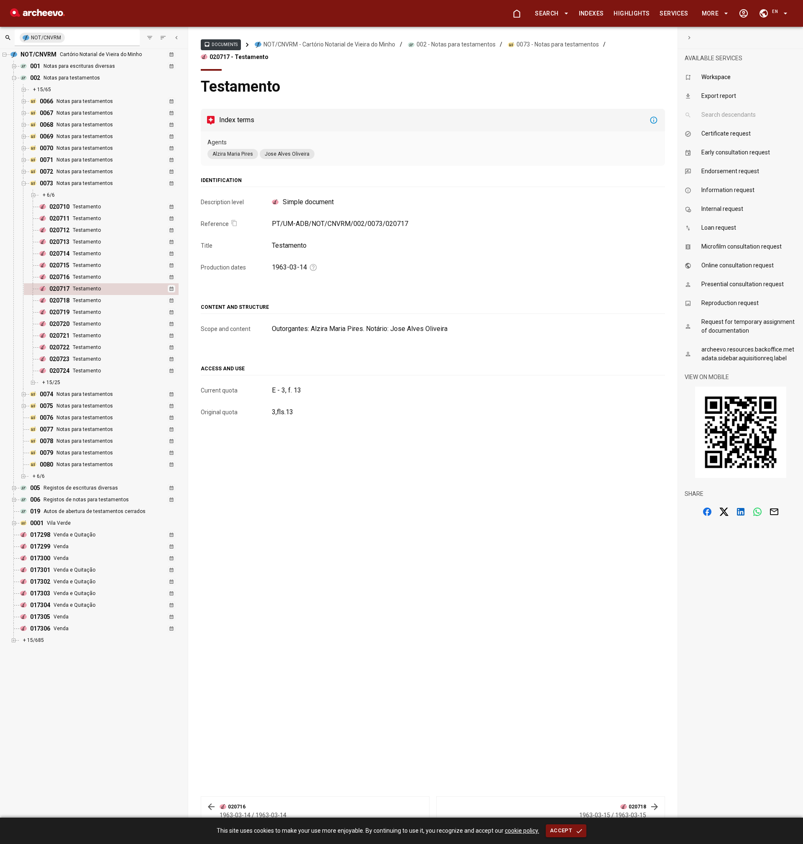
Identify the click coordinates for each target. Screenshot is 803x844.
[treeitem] (110, 289)
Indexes (591, 13)
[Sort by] (149, 37)
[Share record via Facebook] (707, 511)
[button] (550, 13)
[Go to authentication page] (743, 13)
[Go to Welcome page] (516, 13)
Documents (221, 44)
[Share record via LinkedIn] (740, 511)
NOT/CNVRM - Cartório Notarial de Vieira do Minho (329, 44)
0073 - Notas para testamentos (558, 44)
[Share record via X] (724, 511)
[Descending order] (163, 37)
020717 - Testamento (239, 57)
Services (674, 13)
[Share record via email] (774, 511)
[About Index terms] (653, 120)
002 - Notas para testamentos (456, 44)
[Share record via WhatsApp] (757, 511)
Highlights (632, 13)
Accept (561, 830)
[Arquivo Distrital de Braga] (37, 14)
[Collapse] (176, 37)
